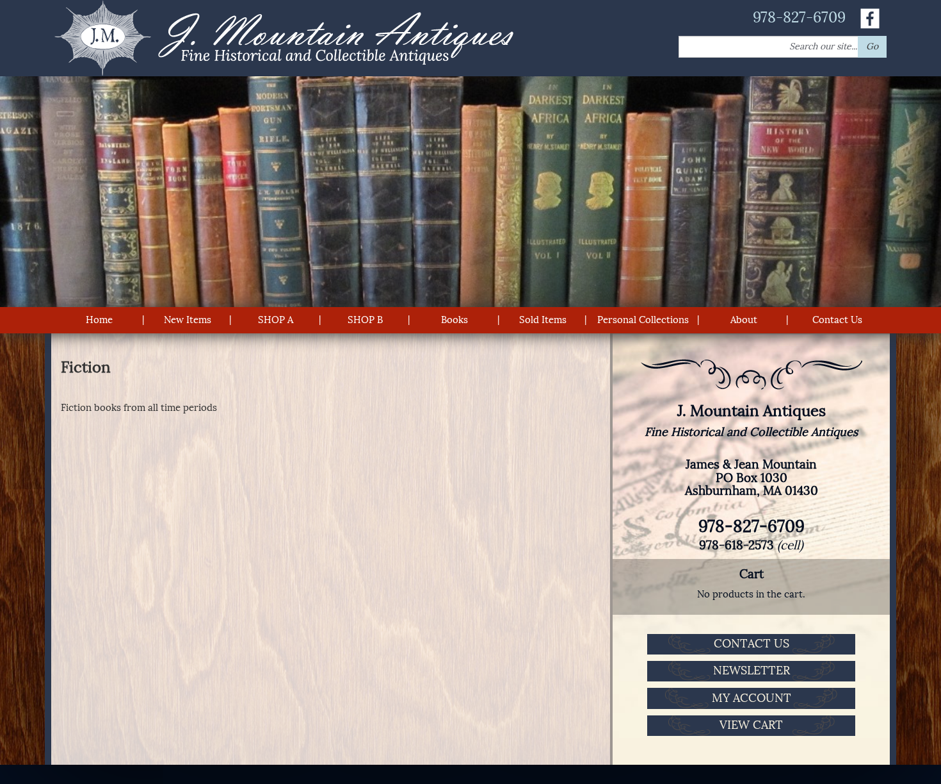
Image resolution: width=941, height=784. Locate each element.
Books (454, 320)
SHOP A (275, 320)
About (743, 320)
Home (99, 320)
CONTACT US (751, 644)
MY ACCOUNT (751, 698)
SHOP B (365, 320)
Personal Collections (643, 320)
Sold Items (543, 320)
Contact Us (837, 320)
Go (872, 46)
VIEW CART (751, 725)
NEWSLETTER (751, 670)
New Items (187, 320)
